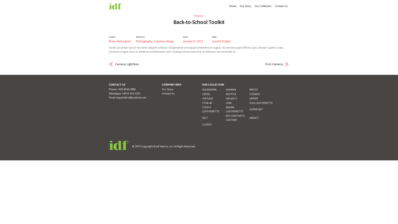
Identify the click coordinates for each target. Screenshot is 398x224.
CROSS (206, 94)
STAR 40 (207, 103)
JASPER (254, 98)
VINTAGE (207, 98)
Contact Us (281, 6)
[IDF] (115, 8)
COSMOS (255, 94)
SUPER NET (256, 109)
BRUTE (254, 89)
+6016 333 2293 (131, 93)
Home (232, 6)
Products (198, 15)
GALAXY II (231, 98)
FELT (205, 118)
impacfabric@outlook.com (131, 97)
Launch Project (221, 41)
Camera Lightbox (127, 64)
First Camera (274, 64)
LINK (229, 103)
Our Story (245, 6)
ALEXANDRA (209, 89)
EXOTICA (231, 94)
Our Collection (263, 6)
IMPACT (254, 118)
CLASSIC (207, 124)
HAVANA (231, 89)
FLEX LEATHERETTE (261, 103)
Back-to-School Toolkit (198, 22)
